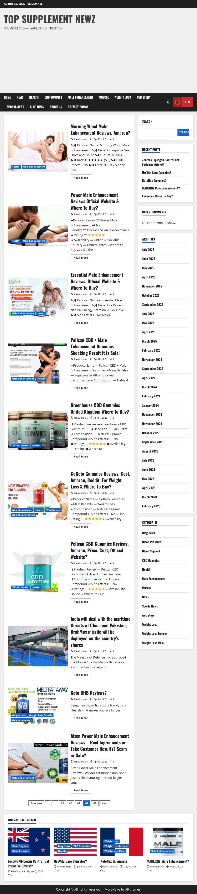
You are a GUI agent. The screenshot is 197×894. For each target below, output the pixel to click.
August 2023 (150, 451)
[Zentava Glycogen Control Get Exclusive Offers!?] (29, 842)
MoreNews (112, 889)
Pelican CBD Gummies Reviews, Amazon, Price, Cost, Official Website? (38, 572)
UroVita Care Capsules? (156, 172)
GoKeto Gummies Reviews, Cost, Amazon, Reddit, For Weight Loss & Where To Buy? (38, 500)
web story (144, 97)
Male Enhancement (80, 97)
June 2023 (148, 469)
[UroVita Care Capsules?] (75, 842)
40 (70, 803)
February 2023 (151, 506)
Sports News (15, 106)
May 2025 (148, 322)
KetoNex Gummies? (154, 180)
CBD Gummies (53, 97)
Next (104, 803)
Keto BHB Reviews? (38, 705)
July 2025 (148, 313)
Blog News (37, 106)
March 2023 (149, 497)
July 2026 (148, 249)
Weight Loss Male (22, 510)
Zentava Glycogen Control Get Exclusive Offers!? (160, 162)
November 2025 (152, 286)
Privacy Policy (78, 106)
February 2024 (151, 396)
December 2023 (152, 414)
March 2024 (149, 387)
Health (34, 97)
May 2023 (148, 478)
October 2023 (150, 433)
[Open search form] (168, 102)
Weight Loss (122, 97)
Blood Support (151, 551)
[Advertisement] (97, 60)
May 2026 (148, 268)
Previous (36, 803)
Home (7, 97)
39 (62, 803)
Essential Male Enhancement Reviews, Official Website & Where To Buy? (38, 298)
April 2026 (148, 277)
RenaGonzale (80, 139)
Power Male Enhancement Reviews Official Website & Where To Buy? (38, 226)
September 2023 (152, 442)
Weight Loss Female (23, 514)
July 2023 (148, 460)
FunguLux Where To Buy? (157, 196)
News (20, 97)
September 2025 (152, 304)
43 (94, 803)
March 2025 (149, 341)
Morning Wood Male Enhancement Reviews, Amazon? (38, 152)
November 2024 (152, 359)
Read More (82, 178)
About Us (56, 106)
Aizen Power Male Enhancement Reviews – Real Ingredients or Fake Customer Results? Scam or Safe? (38, 763)
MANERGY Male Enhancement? (161, 188)
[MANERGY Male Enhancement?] (168, 842)
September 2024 (152, 368)
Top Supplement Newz (50, 19)
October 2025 (150, 295)
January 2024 (150, 405)
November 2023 (152, 423)
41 (78, 803)
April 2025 (148, 332)
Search (147, 121)
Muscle (104, 97)
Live (187, 102)
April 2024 (148, 377)
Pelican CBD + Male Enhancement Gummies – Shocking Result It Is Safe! (38, 364)
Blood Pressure (151, 542)
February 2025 (151, 350)
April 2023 (148, 487)
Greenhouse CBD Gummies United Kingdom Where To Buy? (38, 430)
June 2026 (148, 258)
